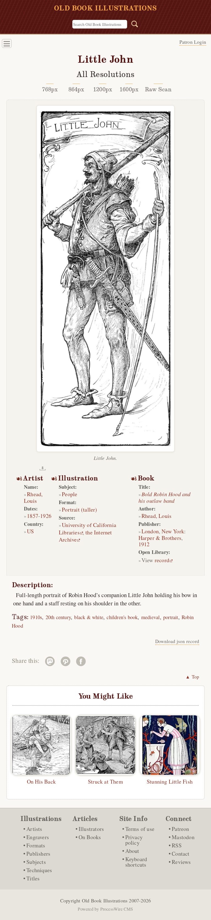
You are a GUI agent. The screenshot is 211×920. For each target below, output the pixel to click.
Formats (35, 845)
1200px (102, 89)
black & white (88, 617)
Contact (180, 853)
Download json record (177, 641)
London (150, 531)
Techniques (39, 870)
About (132, 851)
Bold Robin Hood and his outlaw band (164, 497)
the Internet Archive (85, 536)
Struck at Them (105, 781)
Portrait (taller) (79, 509)
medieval (150, 617)
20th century (58, 617)
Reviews (181, 862)
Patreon (180, 829)
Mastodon (183, 837)
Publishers (38, 853)
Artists (34, 829)
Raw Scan (158, 89)
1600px (129, 89)
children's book (122, 617)
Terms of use (139, 829)
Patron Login (192, 42)
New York (173, 531)
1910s (36, 617)
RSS (177, 845)
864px (76, 89)
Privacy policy (134, 839)
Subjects (36, 862)
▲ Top (192, 677)
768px (50, 89)
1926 (45, 516)
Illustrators (91, 829)
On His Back (41, 781)
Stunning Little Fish (170, 781)
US (30, 531)
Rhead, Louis (33, 497)
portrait (170, 617)
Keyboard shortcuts (136, 861)
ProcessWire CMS (116, 909)
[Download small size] (43, 468)
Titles (33, 878)
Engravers (37, 837)
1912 (144, 544)
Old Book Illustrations (104, 900)
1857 (32, 516)
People (69, 494)
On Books (90, 837)
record (162, 560)
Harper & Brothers (159, 538)
